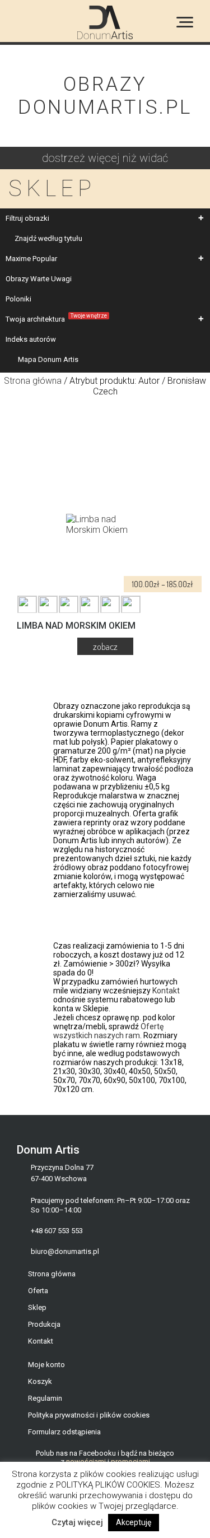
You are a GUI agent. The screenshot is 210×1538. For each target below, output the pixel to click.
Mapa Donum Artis (48, 359)
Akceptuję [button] (133, 1522)
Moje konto (46, 1364)
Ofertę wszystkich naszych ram (108, 1031)
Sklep (37, 1307)
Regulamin (45, 1398)
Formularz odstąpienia (64, 1432)
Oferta (38, 1290)
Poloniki (18, 299)
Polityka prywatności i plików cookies (89, 1415)
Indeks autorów (31, 339)
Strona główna (33, 380)
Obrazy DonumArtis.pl (105, 96)
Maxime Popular (31, 258)
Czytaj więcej (77, 1522)
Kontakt (166, 990)
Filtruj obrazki (27, 218)
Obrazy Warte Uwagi (39, 279)
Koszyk (40, 1381)
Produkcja (44, 1324)
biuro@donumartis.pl (65, 1251)
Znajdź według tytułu (48, 238)
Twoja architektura (56, 318)
